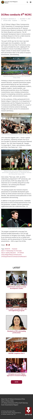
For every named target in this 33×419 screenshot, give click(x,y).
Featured (14, 249)
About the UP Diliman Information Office (13, 399)
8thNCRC (7, 249)
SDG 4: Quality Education (8, 252)
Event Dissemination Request (9, 405)
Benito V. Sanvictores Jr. (9, 18)
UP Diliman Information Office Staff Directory (14, 403)
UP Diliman (20, 252)
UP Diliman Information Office (8, 411)
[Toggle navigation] (30, 2)
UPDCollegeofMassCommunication (11, 254)
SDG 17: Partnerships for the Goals (11, 250)
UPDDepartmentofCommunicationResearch (14, 256)
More (16, 382)
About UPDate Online (7, 401)
